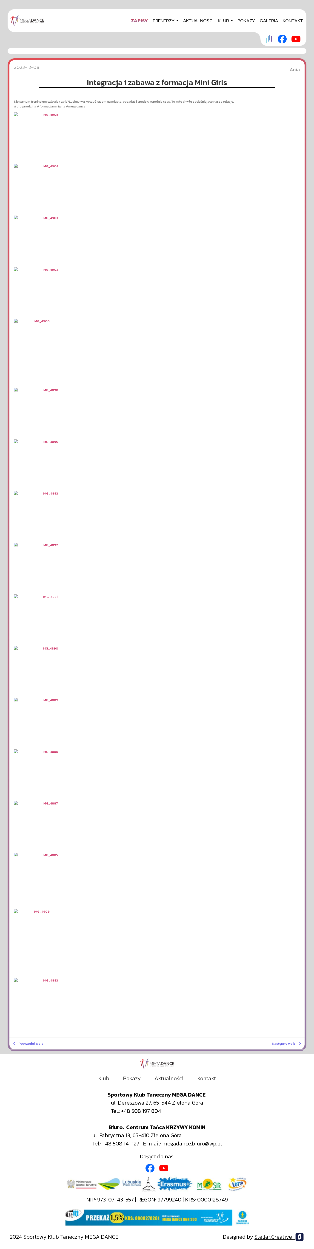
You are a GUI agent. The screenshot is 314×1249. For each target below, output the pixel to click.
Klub (103, 1078)
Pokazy (132, 1078)
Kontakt (206, 1078)
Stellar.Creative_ (274, 1237)
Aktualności (168, 1078)
